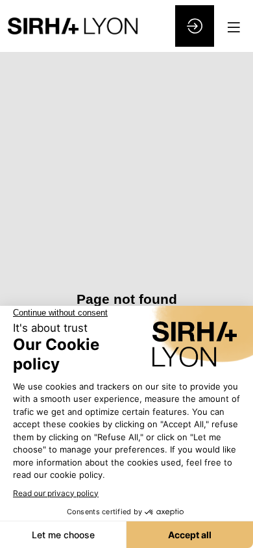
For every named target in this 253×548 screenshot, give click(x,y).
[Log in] (194, 26)
